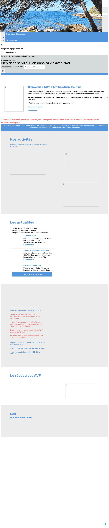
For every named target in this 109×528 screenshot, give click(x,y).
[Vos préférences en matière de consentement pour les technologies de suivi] (105, 524)
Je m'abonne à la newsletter (12, 67)
